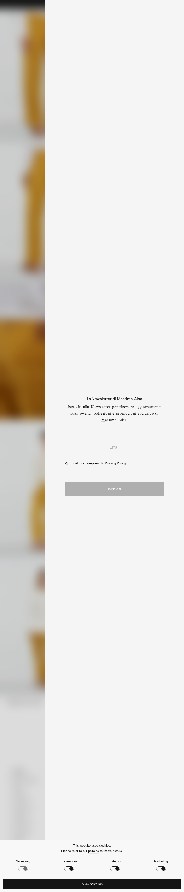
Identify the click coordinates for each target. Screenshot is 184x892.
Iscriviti (114, 489)
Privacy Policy (115, 463)
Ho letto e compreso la (97, 463)
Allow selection (92, 884)
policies (93, 851)
